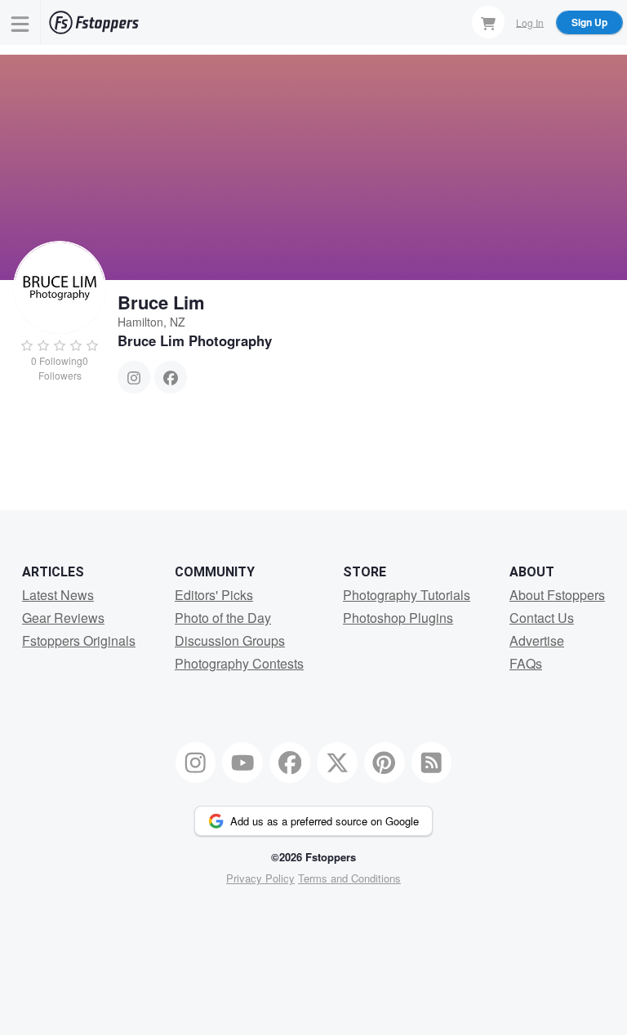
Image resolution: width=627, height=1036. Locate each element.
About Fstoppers (557, 594)
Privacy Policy (260, 878)
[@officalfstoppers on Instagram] (196, 762)
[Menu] (20, 22)
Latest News (58, 594)
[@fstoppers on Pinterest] (384, 762)
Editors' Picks (214, 594)
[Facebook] (170, 377)
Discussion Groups (230, 640)
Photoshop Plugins (398, 617)
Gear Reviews (63, 617)
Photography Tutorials (406, 594)
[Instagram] (134, 377)
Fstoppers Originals (79, 640)
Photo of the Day (223, 617)
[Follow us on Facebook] (289, 762)
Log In (530, 22)
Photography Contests (239, 663)
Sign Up (589, 22)
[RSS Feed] (431, 762)
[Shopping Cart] (488, 22)
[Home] (94, 22)
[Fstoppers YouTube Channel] (242, 762)
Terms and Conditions (349, 878)
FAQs (525, 663)
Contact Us (541, 617)
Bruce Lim (161, 302)
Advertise (536, 640)
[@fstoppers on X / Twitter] (337, 762)
